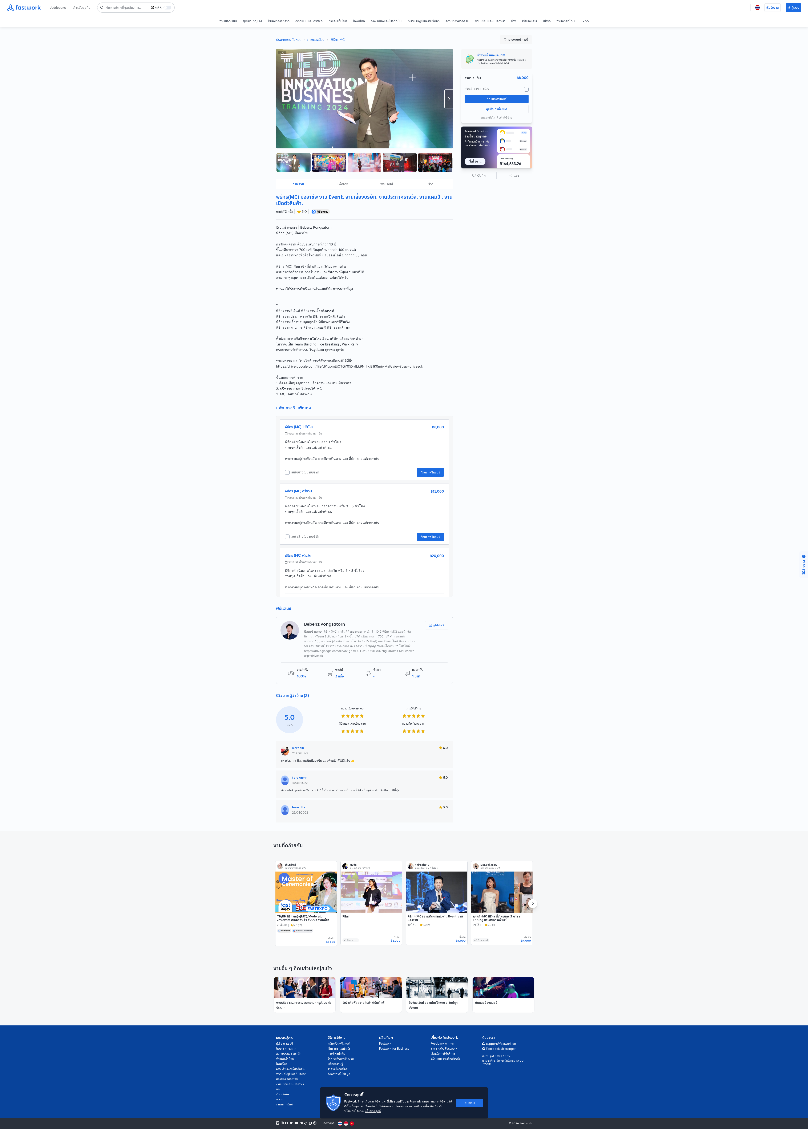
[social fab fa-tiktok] (305, 1123)
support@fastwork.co (501, 1043)
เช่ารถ (547, 21)
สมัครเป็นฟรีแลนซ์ (339, 1043)
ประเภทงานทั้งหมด (288, 39)
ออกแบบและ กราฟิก (309, 21)
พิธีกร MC (338, 39)
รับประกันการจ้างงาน (341, 1059)
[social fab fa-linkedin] (301, 1123)
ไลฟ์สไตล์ (359, 21)
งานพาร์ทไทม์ (566, 21)
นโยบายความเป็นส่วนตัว (445, 1059)
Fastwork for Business (394, 1048)
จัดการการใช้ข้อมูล (339, 1074)
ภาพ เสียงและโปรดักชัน (386, 21)
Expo (585, 21)
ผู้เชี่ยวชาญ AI (252, 21)
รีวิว (430, 184)
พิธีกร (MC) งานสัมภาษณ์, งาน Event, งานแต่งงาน (435, 918)
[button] (479, 175)
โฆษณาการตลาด (279, 21)
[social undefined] (310, 1123)
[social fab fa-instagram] (282, 1123)
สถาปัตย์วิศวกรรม (457, 21)
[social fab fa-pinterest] (314, 1123)
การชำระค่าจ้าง (337, 1053)
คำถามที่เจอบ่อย (338, 1069)
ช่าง (513, 21)
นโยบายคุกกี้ (373, 1111)
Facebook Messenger (501, 1048)
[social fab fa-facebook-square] (286, 1123)
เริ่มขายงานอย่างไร (339, 1048)
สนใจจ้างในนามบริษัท (305, 472)
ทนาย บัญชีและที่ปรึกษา (424, 21)
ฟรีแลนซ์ (386, 184)
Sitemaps (328, 1123)
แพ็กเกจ (342, 184)
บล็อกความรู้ (335, 1064)
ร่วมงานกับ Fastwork (444, 1048)
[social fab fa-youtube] (296, 1123)
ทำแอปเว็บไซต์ (337, 21)
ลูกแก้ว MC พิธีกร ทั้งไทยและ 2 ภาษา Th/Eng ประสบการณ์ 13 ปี (496, 918)
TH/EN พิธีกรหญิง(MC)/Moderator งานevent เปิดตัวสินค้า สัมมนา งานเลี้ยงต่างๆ (303, 919)
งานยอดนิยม (228, 21)
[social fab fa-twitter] (291, 1123)
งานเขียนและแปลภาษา (490, 21)
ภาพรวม (298, 184)
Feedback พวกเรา (442, 1043)
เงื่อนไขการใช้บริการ (443, 1053)
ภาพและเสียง (315, 39)
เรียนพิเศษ (529, 21)
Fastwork (385, 1043)
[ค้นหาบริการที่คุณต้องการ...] (102, 7)
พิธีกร (346, 916)
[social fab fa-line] (277, 1123)
